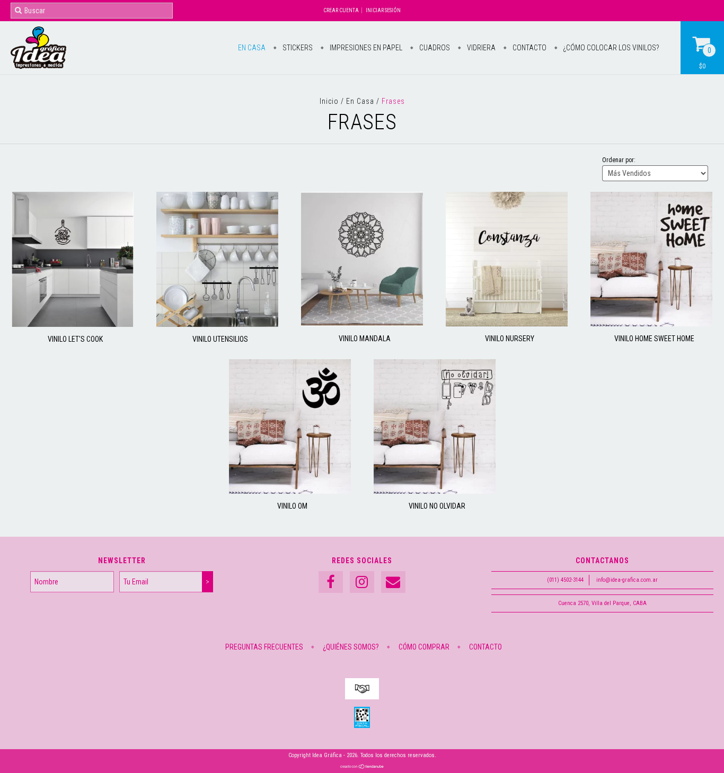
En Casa (252, 47)
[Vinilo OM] (290, 491)
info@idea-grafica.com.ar (627, 579)
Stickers (297, 47)
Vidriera (480, 47)
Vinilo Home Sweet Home (654, 338)
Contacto (528, 47)
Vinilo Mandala (365, 338)
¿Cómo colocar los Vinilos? (610, 47)
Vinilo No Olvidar (437, 506)
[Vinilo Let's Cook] (73, 324)
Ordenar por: (618, 160)
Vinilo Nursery (509, 338)
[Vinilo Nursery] (507, 323)
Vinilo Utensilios (220, 339)
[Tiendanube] (362, 767)
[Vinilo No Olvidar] (435, 491)
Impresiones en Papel (365, 47)
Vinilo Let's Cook (75, 339)
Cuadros (434, 47)
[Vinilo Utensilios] (217, 324)
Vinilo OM (292, 506)
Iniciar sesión (383, 10)
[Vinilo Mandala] (362, 323)
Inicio (329, 101)
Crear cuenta (341, 10)
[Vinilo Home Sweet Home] (651, 323)
